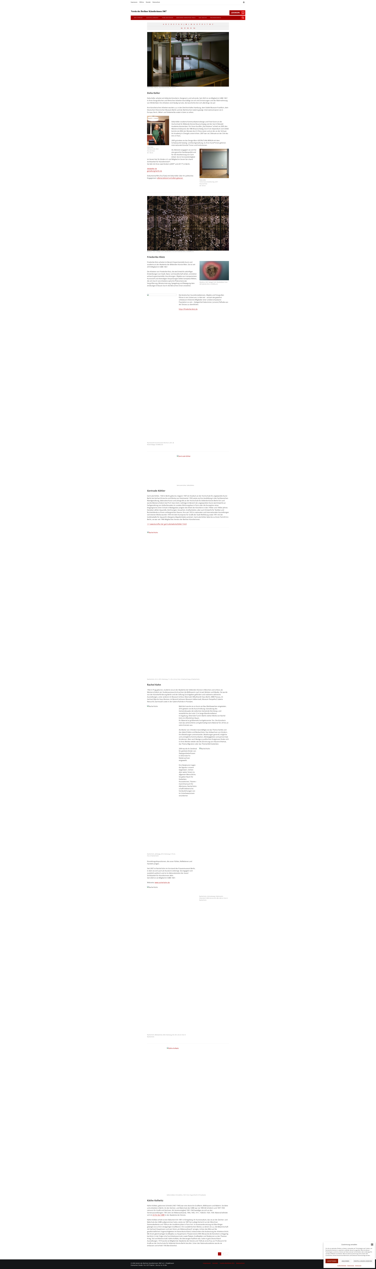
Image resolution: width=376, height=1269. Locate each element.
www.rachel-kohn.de (162, 882)
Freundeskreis (215, 17)
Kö (188, 28)
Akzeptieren (331, 1261)
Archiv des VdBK (159, 1215)
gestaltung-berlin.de (154, 171)
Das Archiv (203, 17)
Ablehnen (345, 1261)
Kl (184, 28)
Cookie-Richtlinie (341, 1265)
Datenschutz (350, 1265)
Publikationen (167, 17)
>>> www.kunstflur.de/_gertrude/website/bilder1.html (167, 524)
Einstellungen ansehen (363, 1261)
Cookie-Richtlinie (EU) (227, 1263)
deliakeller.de (152, 169)
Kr (191, 28)
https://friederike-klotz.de (188, 309)
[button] (372, 1244)
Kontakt (148, 2)
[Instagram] (243, 2)
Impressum (358, 1265)
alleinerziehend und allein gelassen (170, 178)
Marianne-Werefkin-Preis (186, 17)
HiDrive (141, 2)
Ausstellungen (152, 17)
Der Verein (138, 17)
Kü (194, 28)
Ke (181, 28)
